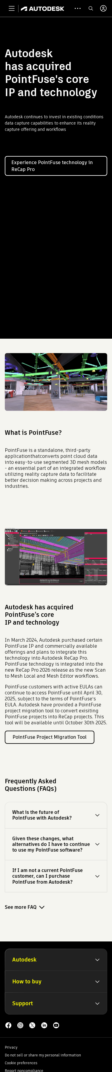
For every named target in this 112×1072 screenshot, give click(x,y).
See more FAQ (20, 907)
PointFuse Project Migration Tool (50, 737)
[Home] (42, 8)
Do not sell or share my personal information (43, 1055)
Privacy (11, 1047)
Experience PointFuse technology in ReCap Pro (52, 166)
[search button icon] (90, 8)
